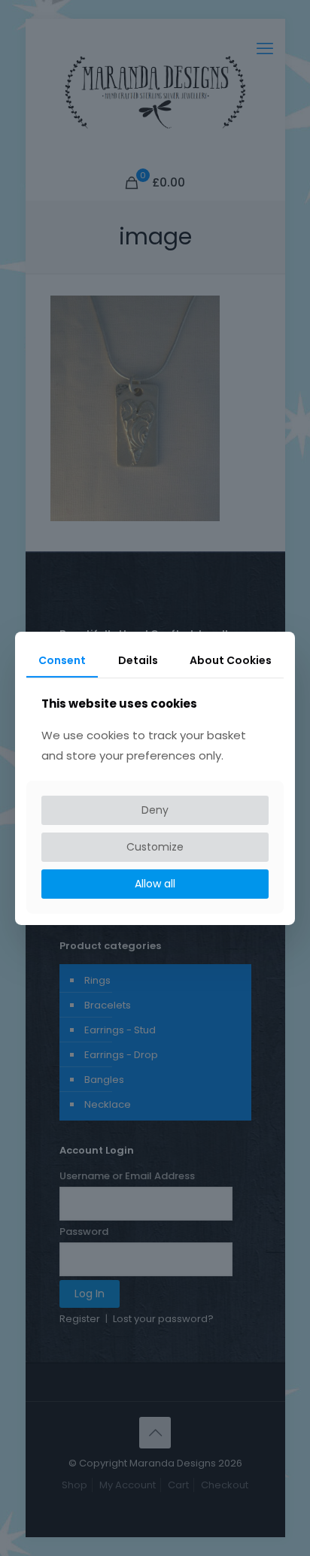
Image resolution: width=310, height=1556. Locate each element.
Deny (155, 809)
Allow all (155, 883)
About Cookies (231, 659)
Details (138, 659)
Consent (62, 659)
